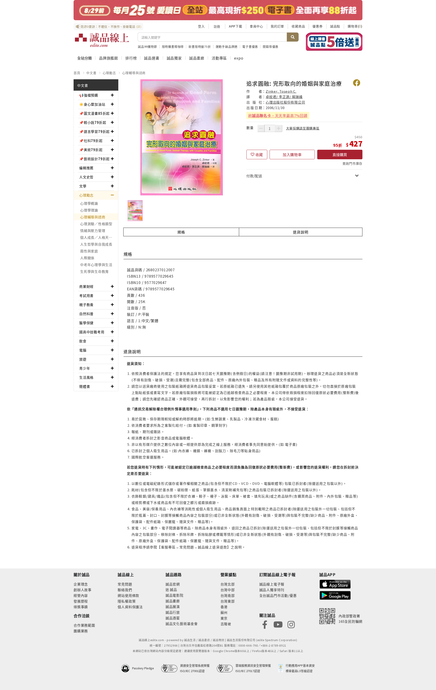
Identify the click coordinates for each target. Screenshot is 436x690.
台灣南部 (227, 595)
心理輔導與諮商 (134, 72)
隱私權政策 (127, 601)
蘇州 (224, 612)
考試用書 (86, 295)
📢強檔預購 (88, 95)
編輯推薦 (86, 167)
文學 (83, 186)
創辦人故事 (83, 589)
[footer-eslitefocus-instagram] (291, 624)
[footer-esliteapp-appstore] (335, 583)
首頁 (77, 72)
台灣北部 (227, 584)
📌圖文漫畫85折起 (94, 113)
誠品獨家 (174, 58)
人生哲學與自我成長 (96, 244)
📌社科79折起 (91, 140)
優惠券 (317, 26)
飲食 (83, 341)
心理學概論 (89, 203)
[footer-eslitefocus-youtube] (277, 624)
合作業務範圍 (84, 625)
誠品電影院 (174, 595)
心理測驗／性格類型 (96, 223)
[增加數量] (278, 128)
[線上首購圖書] (334, 41)
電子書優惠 (250, 46)
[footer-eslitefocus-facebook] (264, 624)
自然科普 (86, 313)
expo (238, 58)
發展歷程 (81, 601)
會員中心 (256, 26)
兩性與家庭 (89, 251)
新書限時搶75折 (199, 46)
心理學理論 (89, 210)
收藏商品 (298, 26)
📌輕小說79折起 (92, 122)
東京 (224, 618)
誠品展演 (173, 606)
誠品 (173, 589)
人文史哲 (86, 176)
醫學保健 (86, 322)
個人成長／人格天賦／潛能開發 (99, 237)
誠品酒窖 (173, 617)
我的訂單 (277, 26)
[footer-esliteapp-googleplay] (335, 595)
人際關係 (87, 257)
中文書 (91, 72)
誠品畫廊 (196, 58)
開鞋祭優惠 (270, 46)
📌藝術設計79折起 (94, 158)
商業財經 (86, 286)
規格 (181, 232)
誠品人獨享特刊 (272, 589)
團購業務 (81, 630)
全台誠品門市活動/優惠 (278, 595)
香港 (224, 606)
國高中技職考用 (91, 331)
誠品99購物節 (147, 46)
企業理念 (81, 584)
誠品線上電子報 (272, 584)
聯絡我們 (125, 589)
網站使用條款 (128, 595)
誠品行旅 (173, 612)
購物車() (355, 26)
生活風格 (86, 377)
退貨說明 (300, 232)
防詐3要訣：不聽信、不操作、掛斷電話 (111, 26)
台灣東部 (227, 601)
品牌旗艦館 (108, 58)
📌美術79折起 (91, 149)
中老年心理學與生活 (96, 264)
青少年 (84, 368)
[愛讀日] (218, 10)
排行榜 (131, 58)
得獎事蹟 (81, 606)
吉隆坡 (225, 623)
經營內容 (81, 595)
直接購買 (339, 154)
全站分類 (84, 58)
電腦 (83, 350)
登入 (201, 26)
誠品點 (335, 26)
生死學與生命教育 (94, 271)
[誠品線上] (102, 39)
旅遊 (83, 359)
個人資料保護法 (130, 606)
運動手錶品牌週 (227, 46)
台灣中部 (227, 589)
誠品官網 (173, 584)
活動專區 (219, 58)
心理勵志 (109, 72)
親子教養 (86, 304)
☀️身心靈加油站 (92, 104)
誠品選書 (151, 58)
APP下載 (235, 26)
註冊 (217, 26)
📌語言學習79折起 (94, 131)
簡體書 (84, 386)
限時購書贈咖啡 (173, 46)
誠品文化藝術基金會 (182, 623)
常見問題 (125, 584)
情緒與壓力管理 (92, 230)
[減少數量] (261, 128)
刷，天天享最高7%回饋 (277, 115)
